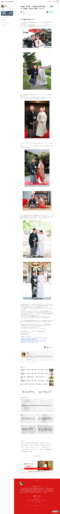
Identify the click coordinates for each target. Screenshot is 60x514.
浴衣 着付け (42, 449)
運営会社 (29, 500)
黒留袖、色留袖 (23, 340)
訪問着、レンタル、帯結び (25, 447)
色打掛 (37, 338)
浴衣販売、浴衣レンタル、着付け (45, 442)
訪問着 (28, 340)
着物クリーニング (31, 342)
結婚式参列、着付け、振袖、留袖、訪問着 (32, 442)
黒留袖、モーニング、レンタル (35, 447)
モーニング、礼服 (38, 340)
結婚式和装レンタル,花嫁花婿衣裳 (27, 14)
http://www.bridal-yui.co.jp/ (25, 334)
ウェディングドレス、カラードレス (27, 338)
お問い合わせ (44, 500)
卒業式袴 (32, 339)
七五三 (36, 339)
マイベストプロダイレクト (30, 505)
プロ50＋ (36, 505)
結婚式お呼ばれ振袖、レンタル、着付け (27, 445)
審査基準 (45, 492)
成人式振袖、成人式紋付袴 (25, 449)
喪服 (42, 340)
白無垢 (34, 338)
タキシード (41, 338)
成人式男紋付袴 (27, 339)
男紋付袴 (45, 338)
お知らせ (22, 442)
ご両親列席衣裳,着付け (48, 449)
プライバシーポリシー (38, 500)
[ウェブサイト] (26, 359)
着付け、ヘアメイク (24, 342)
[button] (30, 359)
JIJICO (38, 505)
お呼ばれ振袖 (32, 340)
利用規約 (33, 500)
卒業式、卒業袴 (49, 445)
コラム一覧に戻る (37, 455)
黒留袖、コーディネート (34, 449)
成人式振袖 (22, 339)
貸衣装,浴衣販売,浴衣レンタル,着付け (26, 451)
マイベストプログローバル (43, 505)
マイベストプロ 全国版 (37, 501)
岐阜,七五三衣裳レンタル (45, 447)
